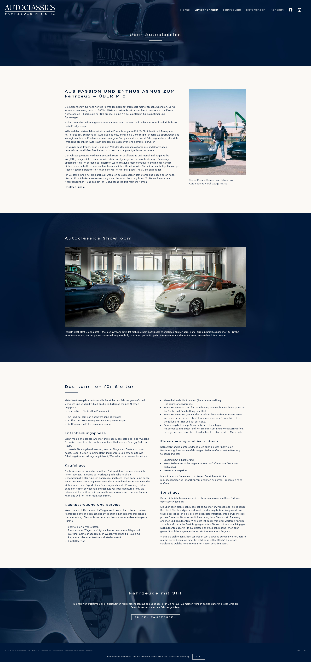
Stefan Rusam (77, 187)
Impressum (58, 651)
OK (199, 656)
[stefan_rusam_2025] (217, 90)
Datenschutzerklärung (74, 651)
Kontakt (89, 651)
